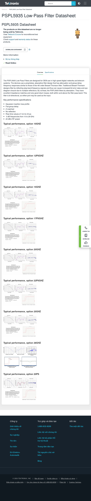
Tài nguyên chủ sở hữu (46, 453)
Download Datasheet (14, 50)
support (12, 39)
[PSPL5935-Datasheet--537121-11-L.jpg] (45, 201)
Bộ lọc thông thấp (12, 59)
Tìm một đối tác (76, 426)
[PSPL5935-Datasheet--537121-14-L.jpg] (45, 295)
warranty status (25, 39)
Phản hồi (63, 482)
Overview (40, 72)
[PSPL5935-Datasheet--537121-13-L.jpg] (45, 264)
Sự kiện (13, 447)
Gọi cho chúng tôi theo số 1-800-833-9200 (41, 482)
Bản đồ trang (39, 478)
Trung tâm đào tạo (46, 447)
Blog (40, 461)
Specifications (49, 72)
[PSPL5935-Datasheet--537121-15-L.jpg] (45, 326)
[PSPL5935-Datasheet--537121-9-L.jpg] (45, 138)
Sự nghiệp (14, 435)
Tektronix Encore (14, 34)
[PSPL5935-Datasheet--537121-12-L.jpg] (45, 233)
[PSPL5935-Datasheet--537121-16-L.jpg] (45, 357)
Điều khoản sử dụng (68, 478)
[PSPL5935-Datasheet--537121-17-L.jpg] (45, 388)
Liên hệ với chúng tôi (47, 432)
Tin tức (13, 441)
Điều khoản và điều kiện (14, 482)
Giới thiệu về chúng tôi (15, 427)
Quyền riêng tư (52, 478)
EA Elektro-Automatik (15, 453)
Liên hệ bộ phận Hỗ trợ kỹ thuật (46, 439)
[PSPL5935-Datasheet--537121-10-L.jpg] (45, 170)
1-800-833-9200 (44, 426)
